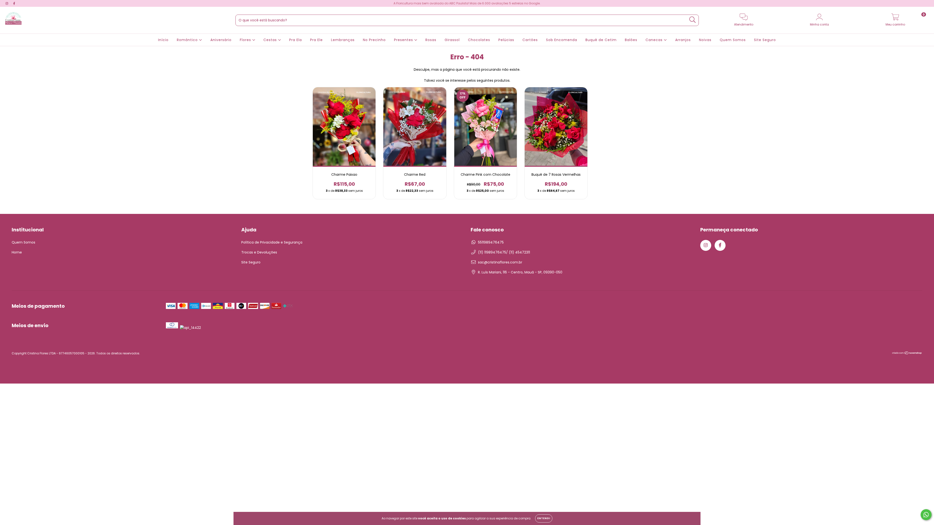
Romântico (188, 39)
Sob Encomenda (561, 39)
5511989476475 (491, 242)
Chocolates (479, 39)
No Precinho (374, 39)
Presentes (404, 39)
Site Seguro (765, 39)
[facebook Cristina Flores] (14, 3)
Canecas (655, 39)
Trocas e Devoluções (259, 252)
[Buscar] (692, 20)
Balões (631, 39)
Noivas (705, 39)
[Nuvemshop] (907, 353)
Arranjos (683, 39)
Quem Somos (733, 39)
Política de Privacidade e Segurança (271, 242)
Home (17, 252)
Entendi (543, 518)
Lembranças (343, 39)
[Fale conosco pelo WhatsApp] (926, 514)
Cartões (530, 39)
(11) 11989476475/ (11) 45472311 (504, 252)
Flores (246, 39)
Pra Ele (316, 39)
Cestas (270, 39)
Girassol (452, 39)
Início (163, 39)
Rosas (430, 39)
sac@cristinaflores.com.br (500, 262)
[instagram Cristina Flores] (7, 3)
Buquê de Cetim (601, 39)
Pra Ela (295, 39)
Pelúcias (506, 39)
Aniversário (221, 39)
